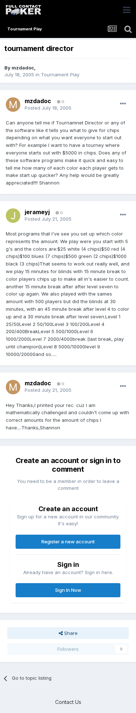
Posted (48, 108)
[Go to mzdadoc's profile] (13, 104)
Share (70, 633)
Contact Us (68, 702)
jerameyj (37, 212)
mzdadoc (23, 68)
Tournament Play (60, 74)
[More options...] (123, 103)
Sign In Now (68, 590)
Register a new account (68, 541)
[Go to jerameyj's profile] (13, 215)
